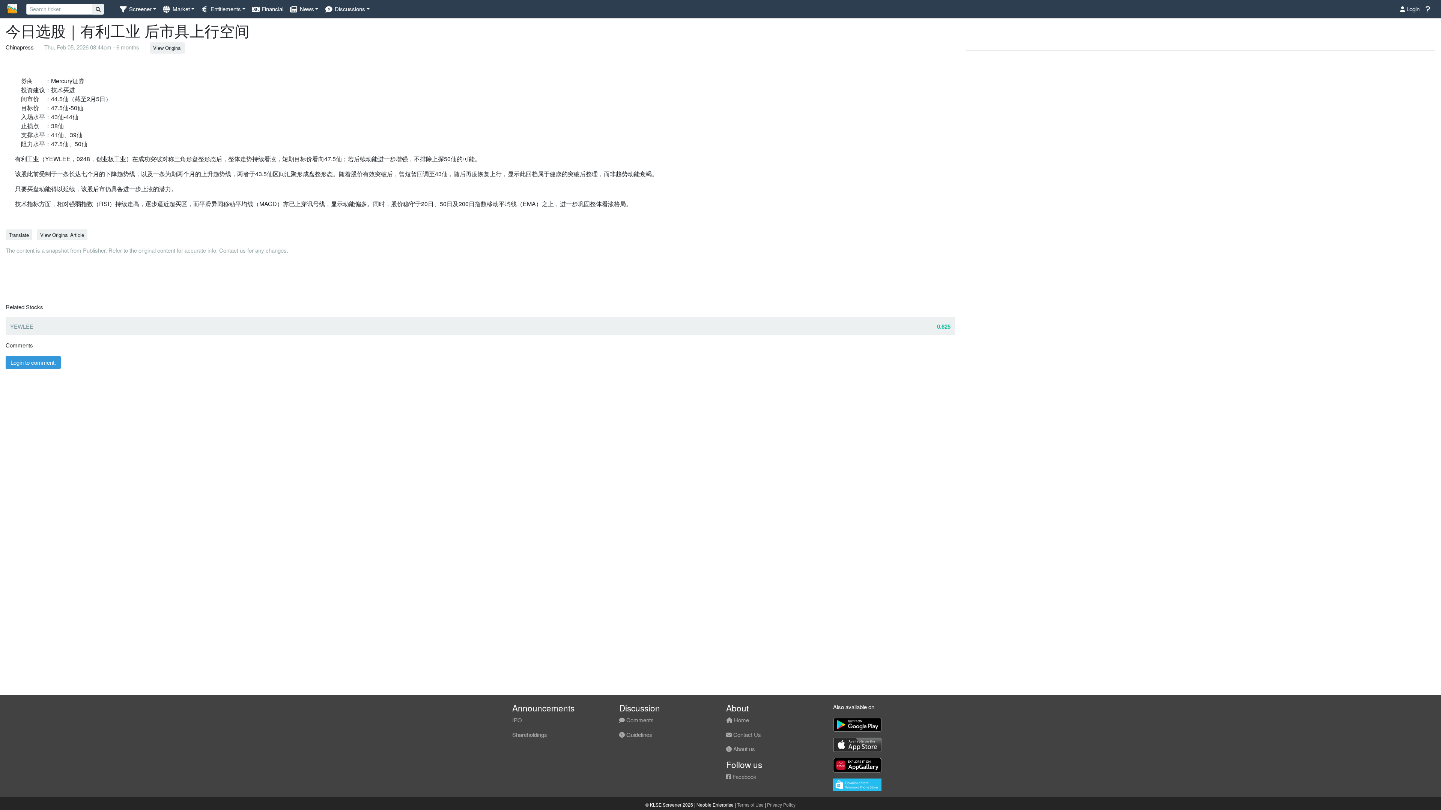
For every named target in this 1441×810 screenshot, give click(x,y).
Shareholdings (529, 734)
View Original (167, 47)
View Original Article (62, 234)
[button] (137, 9)
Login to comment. (33, 362)
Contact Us (746, 734)
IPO (517, 720)
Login (1412, 9)
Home (741, 720)
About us (743, 749)
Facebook (744, 776)
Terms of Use (750, 804)
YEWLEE (21, 326)
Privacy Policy (781, 804)
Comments (639, 720)
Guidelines (638, 734)
